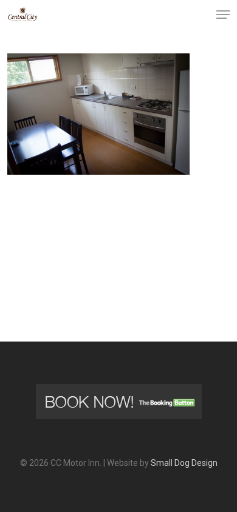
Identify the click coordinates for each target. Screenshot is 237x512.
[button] (223, 14)
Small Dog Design (184, 463)
